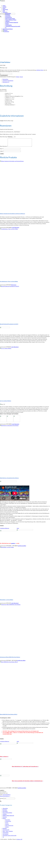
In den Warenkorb (4, 75)
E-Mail (2, 151)
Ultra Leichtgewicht (9, 825)
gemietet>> (13, 543)
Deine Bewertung (4, 136)
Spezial (21, 76)
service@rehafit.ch (6, 794)
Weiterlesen (13, 284)
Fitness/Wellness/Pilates (7, 812)
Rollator (17, 76)
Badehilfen (5, 809)
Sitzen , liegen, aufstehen (8, 831)
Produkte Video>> (9, 732)
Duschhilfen (5, 811)
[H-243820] (13, 59)
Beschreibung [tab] (5, 79)
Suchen (1, 13)
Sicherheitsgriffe (6, 829)
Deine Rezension (4, 146)
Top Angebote (5, 834)
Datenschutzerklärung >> (5, 796)
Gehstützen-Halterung (4, 528)
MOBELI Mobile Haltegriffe (8, 815)
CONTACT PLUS (39, 70)
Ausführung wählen (22, 545)
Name (1, 148)
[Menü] (0, 7)
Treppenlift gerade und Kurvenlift (9, 835)
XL (3, 836)
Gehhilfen (5, 814)
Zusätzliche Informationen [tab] (8, 80)
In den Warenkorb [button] (15, 227)
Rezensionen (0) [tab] (6, 82)
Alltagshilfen (5, 808)
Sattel (18, 528)
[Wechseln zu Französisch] (6, 31)
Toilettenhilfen (5, 832)
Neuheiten (5, 816)
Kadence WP (19, 839)
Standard (7, 824)
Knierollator (7, 819)
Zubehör (7, 826)
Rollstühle (5, 828)
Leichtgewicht (8, 821)
